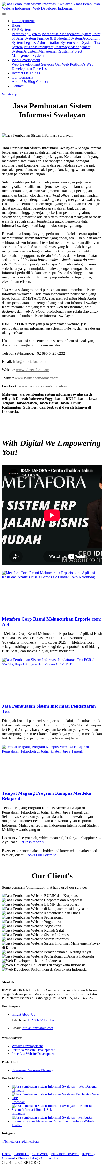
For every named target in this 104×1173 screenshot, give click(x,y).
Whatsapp (9, 94)
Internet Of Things (26, 73)
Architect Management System (46, 51)
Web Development (26, 60)
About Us (19, 82)
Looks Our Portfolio (40, 855)
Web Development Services (33, 64)
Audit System (83, 43)
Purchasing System (26, 34)
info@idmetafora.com (29, 361)
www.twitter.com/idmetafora (36, 378)
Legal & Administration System (48, 43)
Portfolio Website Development (33, 1050)
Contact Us (49, 1158)
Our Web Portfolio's (70, 64)
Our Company (23, 77)
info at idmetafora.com (37, 1028)
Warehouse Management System (66, 34)
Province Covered (65, 1154)
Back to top (11, 1167)
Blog (31, 82)
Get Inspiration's (31, 842)
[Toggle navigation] (4, 14)
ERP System (21, 29)
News (22, 1158)
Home (23, 21)
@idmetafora (11, 1141)
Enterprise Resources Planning (32, 1070)
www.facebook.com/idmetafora (43, 386)
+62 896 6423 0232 (41, 1020)
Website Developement (27, 1046)
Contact (42, 82)
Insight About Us (23, 1014)
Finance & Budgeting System (59, 38)
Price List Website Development (34, 1054)
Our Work (40, 1154)
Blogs (16, 25)
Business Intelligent (38, 47)
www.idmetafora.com (32, 370)
